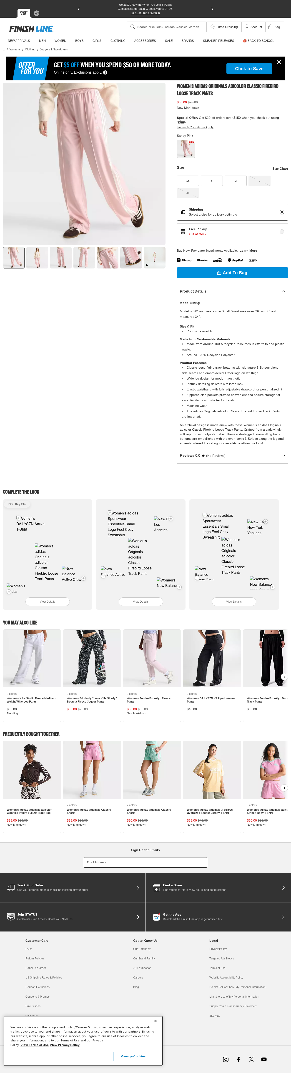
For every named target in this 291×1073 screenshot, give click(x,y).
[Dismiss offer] (279, 62)
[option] (84, 164)
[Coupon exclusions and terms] (105, 72)
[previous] (78, 9)
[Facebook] (238, 1059)
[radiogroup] (232, 222)
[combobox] (167, 27)
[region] (83, 1041)
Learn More (248, 250)
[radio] (282, 212)
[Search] (132, 27)
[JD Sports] (36, 13)
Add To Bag (235, 272)
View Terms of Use (34, 1045)
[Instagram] (225, 1059)
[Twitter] (251, 1059)
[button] (18, 517)
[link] (31, 28)
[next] (212, 9)
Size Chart (280, 168)
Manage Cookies (133, 1056)
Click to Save (249, 68)
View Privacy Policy (65, 1045)
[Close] (156, 1021)
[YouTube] (264, 1059)
